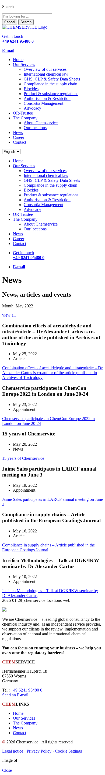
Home (18, 59)
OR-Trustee (23, 113)
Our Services (24, 64)
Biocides (31, 88)
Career (18, 137)
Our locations (35, 127)
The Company (25, 118)
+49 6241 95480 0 (26, 690)
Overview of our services (45, 69)
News (18, 132)
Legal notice (12, 751)
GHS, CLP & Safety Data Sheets (52, 79)
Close (7, 770)
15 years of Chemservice (23, 458)
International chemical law (46, 74)
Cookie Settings (68, 751)
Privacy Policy (39, 751)
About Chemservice (41, 122)
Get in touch (18, 38)
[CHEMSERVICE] (24, 27)
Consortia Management (43, 103)
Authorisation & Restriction (47, 98)
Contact (19, 142)
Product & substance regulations (51, 93)
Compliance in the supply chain (50, 84)
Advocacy (32, 108)
